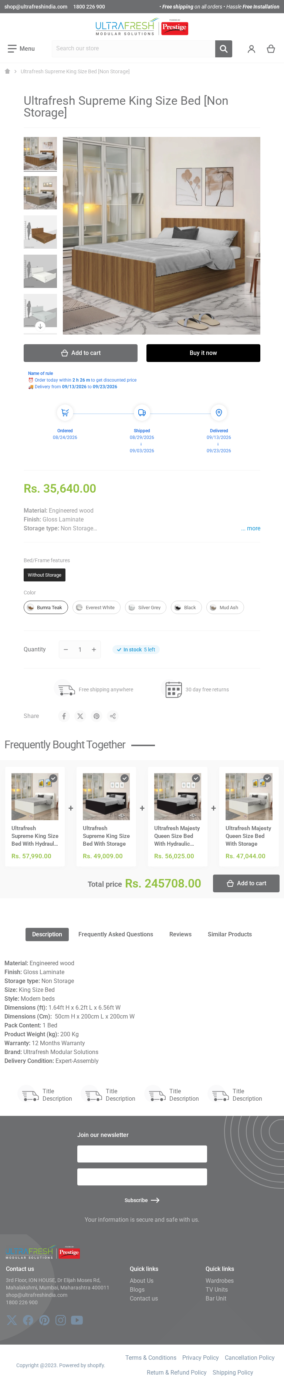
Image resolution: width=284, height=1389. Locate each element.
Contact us (144, 1298)
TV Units (217, 1289)
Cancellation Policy (250, 1357)
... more (250, 528)
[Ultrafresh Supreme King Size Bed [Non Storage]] (40, 153)
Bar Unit (216, 1298)
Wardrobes (220, 1280)
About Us (141, 1280)
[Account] (251, 49)
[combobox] (133, 48)
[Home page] (7, 71)
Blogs (137, 1289)
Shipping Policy (233, 1372)
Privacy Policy (200, 1357)
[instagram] (61, 1320)
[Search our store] (223, 48)
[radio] (44, 575)
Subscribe (136, 1200)
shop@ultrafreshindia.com (35, 7)
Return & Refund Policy (177, 1372)
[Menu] (21, 49)
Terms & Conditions (150, 1357)
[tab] (47, 934)
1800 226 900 (89, 7)
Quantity (35, 649)
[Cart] (271, 49)
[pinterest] (44, 1320)
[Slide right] (40, 326)
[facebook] (28, 1320)
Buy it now (203, 352)
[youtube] (77, 1320)
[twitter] (12, 1320)
